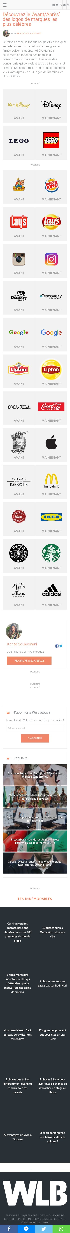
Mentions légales (40, 1219)
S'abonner (35, 738)
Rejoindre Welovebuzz (29, 660)
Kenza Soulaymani (29, 33)
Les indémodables (35, 899)
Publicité (39, 1215)
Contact (60, 1219)
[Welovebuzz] (16, 5)
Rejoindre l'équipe (18, 1215)
